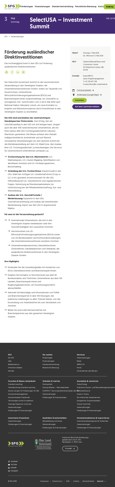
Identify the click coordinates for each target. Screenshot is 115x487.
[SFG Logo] (12, 7)
